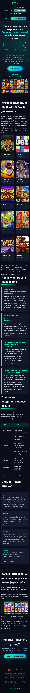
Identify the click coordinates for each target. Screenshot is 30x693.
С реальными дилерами (15, 13)
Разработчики (8, 10)
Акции (12, 7)
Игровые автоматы (20, 10)
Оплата (7, 7)
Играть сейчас (15, 68)
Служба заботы (21, 7)
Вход (6, 18)
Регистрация (15, 74)
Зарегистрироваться (19, 18)
